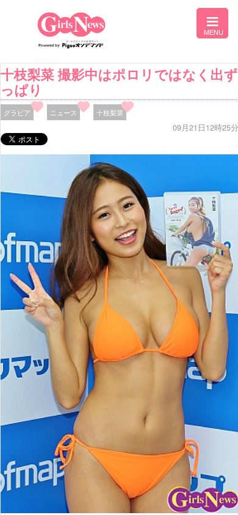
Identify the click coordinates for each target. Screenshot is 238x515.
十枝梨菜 (109, 112)
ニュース (63, 112)
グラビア (17, 112)
